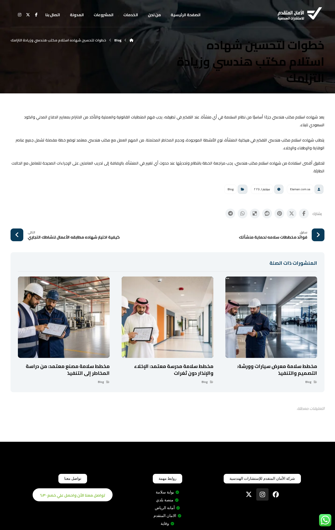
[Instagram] (262, 494)
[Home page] (131, 40)
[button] (36, 15)
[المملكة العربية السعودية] (299, 14)
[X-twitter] (249, 494)
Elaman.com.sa (300, 189)
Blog (230, 189)
